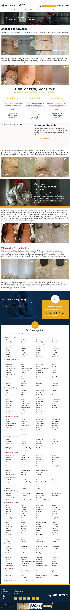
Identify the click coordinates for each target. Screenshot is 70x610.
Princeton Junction (41, 479)
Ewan (6, 466)
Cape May (8, 421)
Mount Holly (39, 376)
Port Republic (55, 348)
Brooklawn (8, 405)
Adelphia (7, 507)
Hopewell (23, 479)
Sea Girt (54, 522)
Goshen (23, 419)
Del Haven (8, 430)
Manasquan (39, 513)
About (46, 10)
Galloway (23, 346)
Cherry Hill (8, 411)
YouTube (28, 598)
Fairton (22, 439)
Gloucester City (25, 403)
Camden (7, 407)
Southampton (55, 374)
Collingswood (24, 392)
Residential (17, 10)
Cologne (7, 352)
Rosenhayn (39, 450)
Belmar (7, 524)
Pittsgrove (38, 577)
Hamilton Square (9, 486)
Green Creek (24, 421)
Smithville (54, 352)
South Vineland (55, 441)
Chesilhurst (8, 414)
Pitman (38, 463)
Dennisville (8, 434)
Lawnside (38, 392)
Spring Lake (55, 526)
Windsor (54, 484)
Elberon (23, 505)
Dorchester (8, 450)
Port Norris (39, 448)
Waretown (54, 561)
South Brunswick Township (43, 500)
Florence (23, 376)
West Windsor (55, 482)
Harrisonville (24, 459)
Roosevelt (54, 513)
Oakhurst (38, 537)
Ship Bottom (55, 550)
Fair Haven (23, 509)
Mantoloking (39, 548)
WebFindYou (66, 606)
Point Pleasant (39, 563)
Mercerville (24, 486)
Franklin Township (25, 493)
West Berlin (55, 401)
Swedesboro (39, 472)
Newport (38, 443)
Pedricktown (24, 577)
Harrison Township (25, 457)
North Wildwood (25, 427)
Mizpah (38, 352)
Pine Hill (38, 407)
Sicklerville (39, 414)
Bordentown (8, 366)
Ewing (7, 482)
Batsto (7, 344)
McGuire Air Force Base (42, 368)
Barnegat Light (9, 548)
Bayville (7, 553)
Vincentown (55, 379)
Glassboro (7, 472)
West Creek (55, 563)
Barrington (8, 395)
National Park (39, 457)
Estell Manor (24, 344)
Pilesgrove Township (41, 575)
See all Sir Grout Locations (27, 580)
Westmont (54, 403)
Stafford (54, 553)
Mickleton (23, 468)
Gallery (38, 10)
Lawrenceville (24, 484)
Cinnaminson (8, 381)
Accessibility (3, 605)
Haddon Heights (25, 405)
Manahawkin (24, 565)
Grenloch (23, 455)
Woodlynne (54, 407)
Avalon (7, 419)
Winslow (54, 405)
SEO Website (59, 606)
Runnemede (39, 411)
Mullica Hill (39, 455)
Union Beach (55, 532)
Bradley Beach (9, 526)
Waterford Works (56, 399)
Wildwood (54, 425)
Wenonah (54, 455)
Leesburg (23, 450)
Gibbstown (8, 470)
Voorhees (54, 397)
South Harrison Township (42, 470)
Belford (7, 522)
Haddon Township (25, 407)
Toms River (55, 557)
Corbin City (8, 427)
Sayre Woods (39, 497)
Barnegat (7, 546)
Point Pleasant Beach (41, 565)
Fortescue (23, 441)
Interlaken (23, 528)
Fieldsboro (23, 374)
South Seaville (40, 423)
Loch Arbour (39, 505)
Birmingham (8, 364)
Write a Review (40, 6)
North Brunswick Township (28, 500)
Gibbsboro (23, 399)
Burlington (8, 372)
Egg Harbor (8, 356)
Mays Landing (40, 344)
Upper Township (40, 432)
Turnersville (55, 395)
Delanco (23, 364)
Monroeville (24, 472)
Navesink (38, 528)
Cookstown (8, 385)
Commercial (28, 10)
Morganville (39, 526)
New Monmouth (40, 532)
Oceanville (54, 342)
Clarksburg (8, 530)
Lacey (22, 550)
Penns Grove (39, 571)
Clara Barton (8, 500)
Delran (22, 366)
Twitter (24, 598)
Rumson (54, 515)
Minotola (38, 350)
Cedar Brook (8, 409)
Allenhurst (8, 509)
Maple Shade (39, 364)
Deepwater (8, 575)
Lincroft (23, 539)
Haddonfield (24, 409)
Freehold (23, 515)
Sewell (38, 468)
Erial (22, 397)
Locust (38, 507)
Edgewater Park (25, 370)
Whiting (54, 565)
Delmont (7, 445)
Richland (54, 350)
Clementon (23, 390)
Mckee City (39, 346)
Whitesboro (55, 423)
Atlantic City (8, 342)
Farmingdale (24, 511)
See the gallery (44, 138)
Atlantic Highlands (10, 518)
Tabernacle (54, 376)
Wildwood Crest (56, 427)
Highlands (23, 520)
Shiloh (53, 439)
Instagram (15, 598)
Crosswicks (24, 362)
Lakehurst (23, 553)
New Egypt (39, 553)
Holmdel (23, 522)
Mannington (24, 573)
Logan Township (25, 461)
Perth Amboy (39, 493)
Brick (6, 561)
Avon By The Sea (9, 520)
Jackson (23, 548)
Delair (22, 395)
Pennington (24, 488)
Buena (7, 350)
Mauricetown (39, 439)
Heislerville (24, 445)
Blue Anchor (8, 346)
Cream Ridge (8, 537)
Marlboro (38, 515)
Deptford (7, 463)
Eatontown (8, 541)
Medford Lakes (40, 372)
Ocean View (24, 432)
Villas (37, 434)
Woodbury (54, 463)
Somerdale (54, 390)
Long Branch (39, 509)
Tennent (54, 528)
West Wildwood (56, 421)
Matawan (38, 518)
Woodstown (55, 575)
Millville (38, 441)
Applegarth (8, 493)
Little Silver (24, 541)
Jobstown (23, 383)
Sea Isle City (39, 419)
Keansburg (23, 530)
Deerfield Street (9, 443)
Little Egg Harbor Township (28, 561)
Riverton (54, 368)
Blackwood (8, 403)
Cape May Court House (11, 423)
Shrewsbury (55, 524)
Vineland (54, 443)
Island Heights (24, 546)
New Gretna (39, 381)
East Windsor (8, 479)
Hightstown (8, 488)
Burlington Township (10, 374)
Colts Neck (8, 535)
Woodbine (54, 430)
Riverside (54, 366)
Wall (53, 535)
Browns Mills (8, 370)
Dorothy (7, 354)
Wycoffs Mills (55, 495)
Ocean (38, 539)
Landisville (23, 352)
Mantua (23, 466)
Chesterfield (8, 379)
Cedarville (8, 441)
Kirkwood (23, 414)
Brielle (7, 528)
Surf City (54, 555)
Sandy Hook (55, 518)
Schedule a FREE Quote (49, 5)
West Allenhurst (56, 537)
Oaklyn (38, 403)
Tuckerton (54, 559)
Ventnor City (55, 356)
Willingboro (55, 383)
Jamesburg (23, 497)
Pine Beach (39, 561)
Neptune (38, 530)
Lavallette (23, 559)
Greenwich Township (10, 474)
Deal (6, 539)
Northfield (54, 339)
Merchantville (39, 399)
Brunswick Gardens (10, 497)
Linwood (23, 356)
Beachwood (8, 557)
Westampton (55, 381)
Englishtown (24, 507)
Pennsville (38, 573)
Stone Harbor (39, 425)
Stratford (54, 392)
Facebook (20, 598)
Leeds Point (24, 354)
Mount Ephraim (40, 401)
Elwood (23, 342)
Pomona (54, 346)
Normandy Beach (40, 555)
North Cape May (25, 425)
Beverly (7, 362)
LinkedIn (33, 598)
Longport (38, 339)
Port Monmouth (56, 509)
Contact (66, 10)
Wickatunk (54, 541)
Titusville (38, 486)
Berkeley (7, 559)
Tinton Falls (55, 530)
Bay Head (7, 550)
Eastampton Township (26, 368)
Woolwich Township (57, 468)
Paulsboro (38, 461)
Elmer (6, 577)
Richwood (38, 466)
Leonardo (23, 537)
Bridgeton (7, 439)
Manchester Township (41, 546)
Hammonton (24, 350)
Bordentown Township (11, 368)
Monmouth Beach (40, 524)
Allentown (8, 511)
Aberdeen (7, 505)
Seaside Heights (56, 546)
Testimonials (56, 10)
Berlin (7, 399)
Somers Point (55, 354)
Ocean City (24, 430)
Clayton (7, 461)
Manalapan (39, 511)
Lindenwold (39, 395)
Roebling (54, 370)
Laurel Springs (40, 390)
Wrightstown (55, 385)
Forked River (8, 563)
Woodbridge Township (57, 493)
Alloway (7, 571)
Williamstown (55, 461)
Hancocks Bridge (25, 571)
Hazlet (22, 518)
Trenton (38, 488)
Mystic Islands (40, 550)
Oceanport (54, 505)
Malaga (23, 463)
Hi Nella (23, 411)
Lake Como (24, 535)
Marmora (23, 423)
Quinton (54, 571)
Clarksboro (8, 459)
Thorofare (38, 474)
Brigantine (8, 348)
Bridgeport (8, 457)
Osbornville (39, 559)
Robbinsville (39, 484)
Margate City (39, 342)
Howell (23, 524)
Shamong (54, 372)
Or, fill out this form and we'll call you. (55, 315)
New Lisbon (39, 383)
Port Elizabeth (39, 445)
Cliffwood (8, 532)
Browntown (8, 495)
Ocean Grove (39, 541)
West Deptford (55, 457)
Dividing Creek (9, 448)
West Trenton (55, 479)
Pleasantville (55, 344)
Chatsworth (8, 376)
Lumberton (39, 362)
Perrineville (55, 507)
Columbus (8, 383)
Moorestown (39, 374)
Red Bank (54, 511)
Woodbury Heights (56, 466)
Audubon (7, 392)
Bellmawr (7, 397)
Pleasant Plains (40, 495)
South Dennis (39, 421)
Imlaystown (24, 526)
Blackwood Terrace (10, 455)
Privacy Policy (11, 605)
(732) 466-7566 (63, 5)
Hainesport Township (26, 381)
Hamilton (23, 348)
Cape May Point (9, 425)
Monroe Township (25, 470)
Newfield (38, 459)
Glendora (23, 401)
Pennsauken (39, 405)
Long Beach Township (26, 563)
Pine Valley (39, 409)
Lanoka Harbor (24, 557)
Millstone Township (41, 522)
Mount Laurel (39, 379)
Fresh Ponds (24, 495)
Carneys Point (8, 573)
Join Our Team (19, 594)
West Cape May (56, 419)
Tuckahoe (38, 430)
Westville (54, 459)
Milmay (38, 348)
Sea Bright (54, 520)
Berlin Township (9, 401)
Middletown (39, 520)
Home (3, 589)
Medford (38, 370)
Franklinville (8, 468)
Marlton (38, 366)
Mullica (38, 354)
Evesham (23, 372)
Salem (53, 573)
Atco (6, 390)
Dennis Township (9, 432)
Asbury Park (8, 515)
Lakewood (23, 555)
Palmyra (38, 385)
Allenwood (8, 513)
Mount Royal (24, 474)
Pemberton (54, 362)
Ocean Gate (39, 557)
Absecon (7, 339)
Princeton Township (41, 482)
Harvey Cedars (9, 565)
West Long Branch (56, 539)
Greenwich (23, 443)
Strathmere (39, 427)
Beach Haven (8, 555)
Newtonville (39, 356)
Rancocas (54, 364)
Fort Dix (23, 379)
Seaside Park (55, 548)
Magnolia (38, 397)
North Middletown (41, 535)
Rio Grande (24, 434)
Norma (22, 575)
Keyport (23, 532)
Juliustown (23, 385)
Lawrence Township (26, 448)
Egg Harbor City (25, 339)
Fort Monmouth (25, 513)
